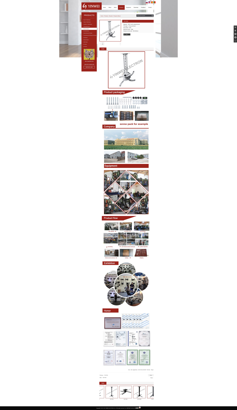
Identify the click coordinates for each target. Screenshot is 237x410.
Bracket (111, 16)
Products (121, 7)
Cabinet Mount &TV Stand (87, 33)
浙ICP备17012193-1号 (131, 408)
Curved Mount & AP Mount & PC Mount (89, 35)
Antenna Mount (86, 39)
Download (136, 7)
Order (127, 34)
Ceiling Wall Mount (86, 26)
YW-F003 (104, 377)
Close (151, 375)
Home (104, 7)
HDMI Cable (85, 42)
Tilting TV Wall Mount (87, 22)
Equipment (128, 7)
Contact (150, 7)
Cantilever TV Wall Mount (87, 24)
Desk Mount (85, 37)
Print (148, 369)
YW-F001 (106, 375)
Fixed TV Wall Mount (86, 19)
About (110, 7)
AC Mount (85, 44)
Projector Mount (86, 28)
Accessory (85, 46)
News (115, 7)
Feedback (143, 7)
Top (152, 369)
